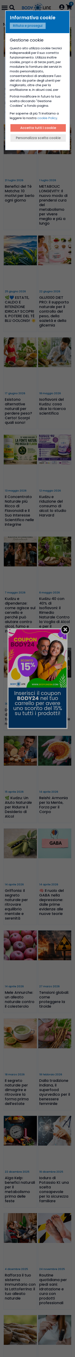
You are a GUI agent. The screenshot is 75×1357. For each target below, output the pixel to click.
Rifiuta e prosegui (27, 25)
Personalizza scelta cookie (38, 137)
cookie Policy (47, 118)
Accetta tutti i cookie (38, 127)
